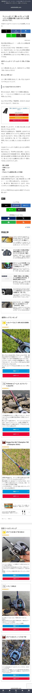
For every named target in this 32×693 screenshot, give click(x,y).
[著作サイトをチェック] (8, 218)
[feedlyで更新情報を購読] (8, 222)
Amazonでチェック (19, 117)
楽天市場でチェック (19, 114)
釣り (4, 198)
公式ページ (16, 375)
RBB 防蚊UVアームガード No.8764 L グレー (19, 109)
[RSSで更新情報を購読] (23, 222)
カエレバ (21, 112)
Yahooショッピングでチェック (19, 120)
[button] (21, 35)
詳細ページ (16, 371)
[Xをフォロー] (23, 218)
